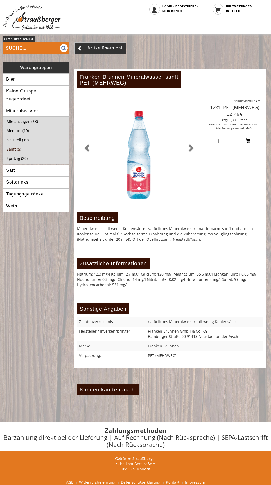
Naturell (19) (18, 139)
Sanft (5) (14, 149)
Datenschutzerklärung (140, 482)
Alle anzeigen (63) (22, 121)
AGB (70, 482)
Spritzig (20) (17, 158)
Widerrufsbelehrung (97, 482)
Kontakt (172, 482)
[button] (86, 146)
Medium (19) (18, 130)
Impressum (195, 482)
